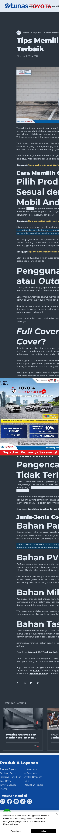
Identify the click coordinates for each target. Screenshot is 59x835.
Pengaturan (15, 831)
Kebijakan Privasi (10, 824)
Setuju (43, 831)
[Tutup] (55, 815)
